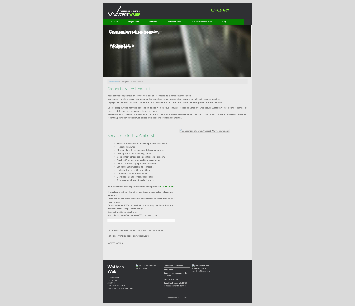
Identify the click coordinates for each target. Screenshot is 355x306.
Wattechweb (114, 82)
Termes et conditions (173, 266)
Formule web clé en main (201, 22)
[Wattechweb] (123, 11)
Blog (224, 22)
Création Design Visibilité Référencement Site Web (175, 284)
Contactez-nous (174, 22)
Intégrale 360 (133, 22)
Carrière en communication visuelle (176, 274)
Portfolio (153, 22)
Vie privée (168, 269)
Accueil (114, 22)
